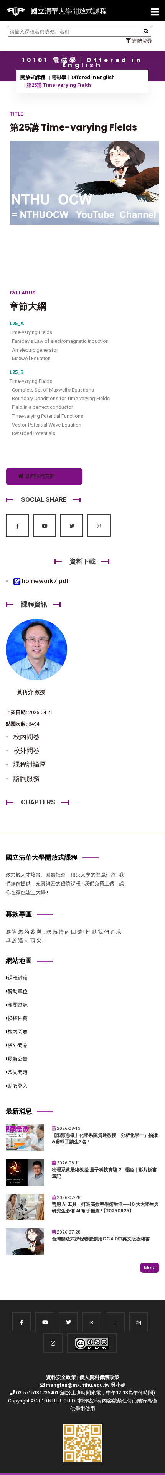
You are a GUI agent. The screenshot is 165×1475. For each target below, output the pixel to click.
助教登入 (18, 1086)
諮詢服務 (26, 778)
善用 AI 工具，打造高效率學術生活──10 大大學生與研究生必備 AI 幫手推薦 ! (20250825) (105, 1207)
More (149, 1267)
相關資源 (18, 1005)
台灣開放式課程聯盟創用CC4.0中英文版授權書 (101, 1239)
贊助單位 (18, 991)
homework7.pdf (44, 581)
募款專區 (19, 914)
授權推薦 (18, 1018)
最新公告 (18, 1059)
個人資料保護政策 (99, 1377)
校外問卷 (26, 750)
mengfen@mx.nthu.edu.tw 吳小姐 (86, 1385)
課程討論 (18, 978)
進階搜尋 (141, 41)
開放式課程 (32, 77)
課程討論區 (29, 764)
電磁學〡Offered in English (83, 77)
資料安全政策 (61, 1377)
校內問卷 (26, 737)
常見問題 (18, 1072)
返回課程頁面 (39, 476)
